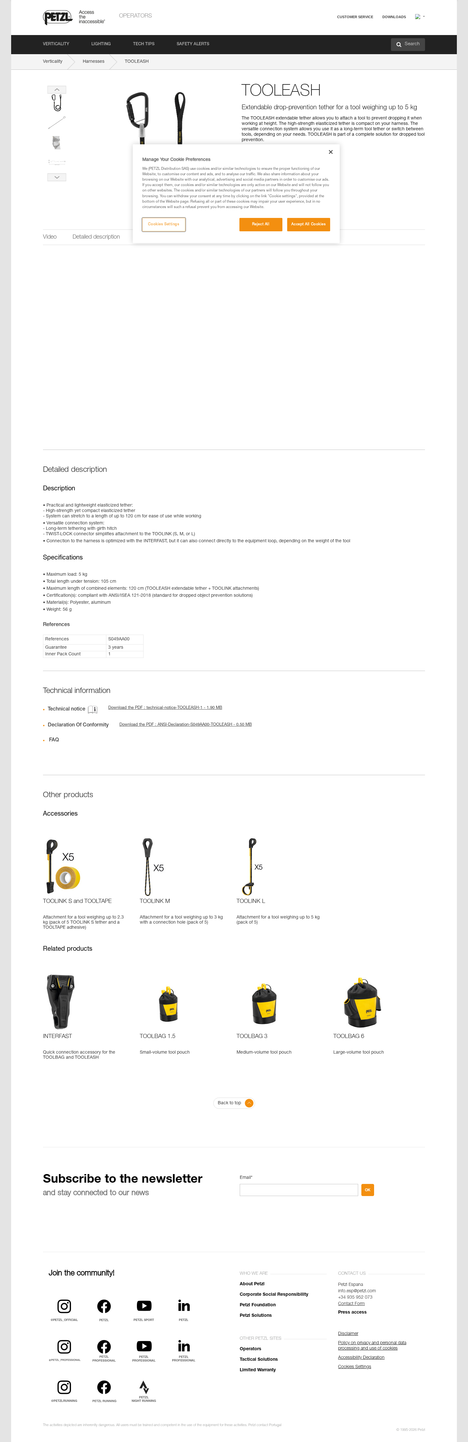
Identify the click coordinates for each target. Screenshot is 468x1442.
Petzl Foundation (258, 1305)
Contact (330, 41)
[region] (236, 193)
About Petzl (252, 1284)
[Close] (331, 152)
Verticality (56, 44)
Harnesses (93, 62)
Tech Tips (143, 44)
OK (368, 1190)
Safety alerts (193, 44)
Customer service (355, 17)
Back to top (229, 1103)
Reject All (261, 224)
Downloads (394, 17)
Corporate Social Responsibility (274, 1295)
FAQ (327, 32)
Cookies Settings (163, 224)
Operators (135, 16)
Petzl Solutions (256, 1316)
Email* (246, 1178)
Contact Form (351, 1304)
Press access (352, 1312)
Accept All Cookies (308, 224)
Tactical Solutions (259, 1360)
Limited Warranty (258, 1370)
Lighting (101, 44)
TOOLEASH (137, 62)
